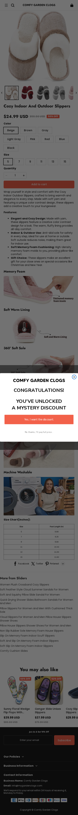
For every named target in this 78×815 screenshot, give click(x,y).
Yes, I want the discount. (39, 420)
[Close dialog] (74, 377)
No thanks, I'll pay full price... (39, 432)
